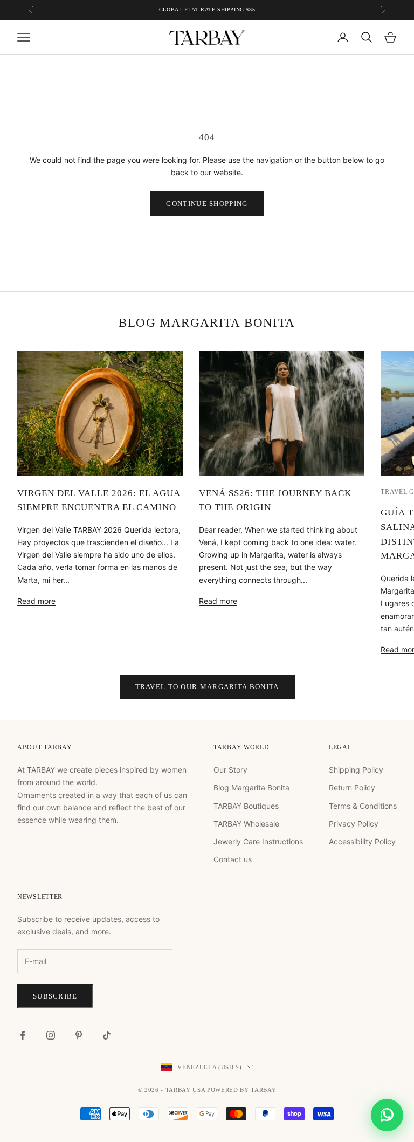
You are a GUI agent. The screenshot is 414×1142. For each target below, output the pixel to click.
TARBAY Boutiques (246, 805)
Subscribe (55, 996)
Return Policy (352, 787)
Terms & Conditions (363, 805)
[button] (387, 1115)
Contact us (232, 859)
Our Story (230, 769)
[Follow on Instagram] (50, 1035)
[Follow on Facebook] (22, 1035)
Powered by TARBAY (241, 1089)
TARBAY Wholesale (246, 823)
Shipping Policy (356, 769)
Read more (36, 601)
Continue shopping (206, 203)
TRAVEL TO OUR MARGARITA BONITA (207, 687)
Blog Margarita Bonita (251, 787)
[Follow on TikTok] (106, 1035)
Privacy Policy (353, 823)
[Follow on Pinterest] (78, 1035)
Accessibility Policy (362, 841)
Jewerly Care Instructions (258, 841)
